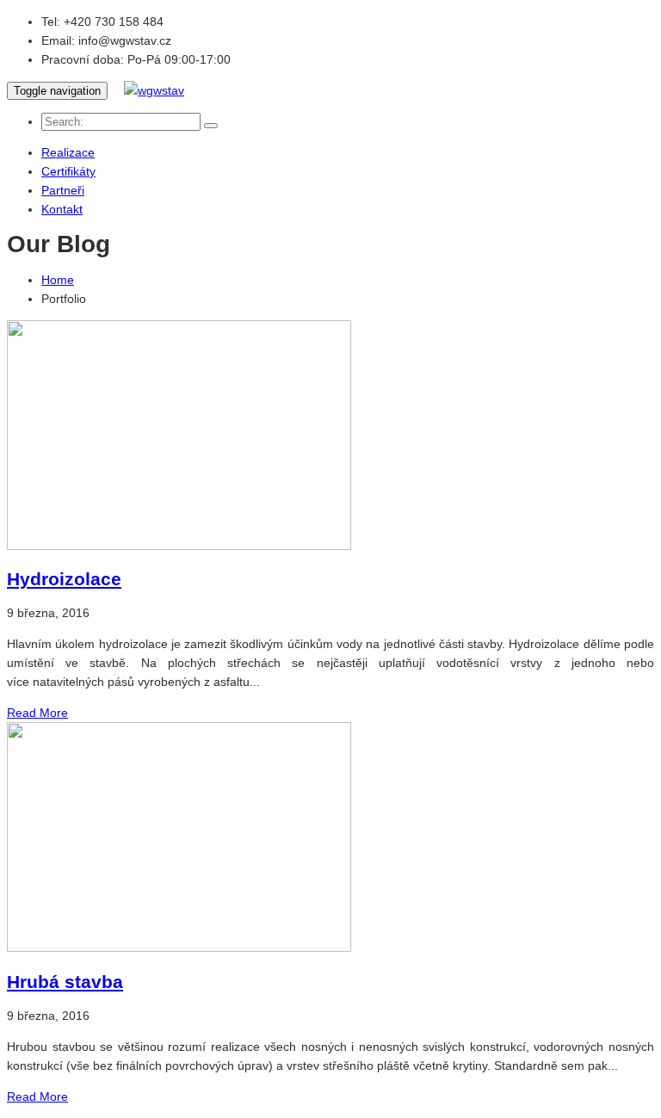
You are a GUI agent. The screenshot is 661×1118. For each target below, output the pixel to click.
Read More (37, 713)
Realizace (68, 152)
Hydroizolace (64, 579)
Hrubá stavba (65, 981)
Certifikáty (68, 171)
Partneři (62, 190)
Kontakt (62, 209)
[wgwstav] (154, 90)
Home (57, 280)
